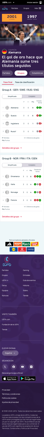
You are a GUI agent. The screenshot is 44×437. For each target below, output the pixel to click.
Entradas (26, 275)
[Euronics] (30, 249)
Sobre (25, 290)
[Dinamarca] (7, 176)
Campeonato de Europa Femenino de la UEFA (5, 8)
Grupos (5, 275)
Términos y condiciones (11, 394)
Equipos (5, 290)
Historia (26, 285)
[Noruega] (7, 192)
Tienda (25, 295)
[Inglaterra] (7, 124)
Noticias (5, 295)
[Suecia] (7, 116)
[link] (14, 8)
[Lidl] (14, 249)
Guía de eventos (29, 280)
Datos (4, 285)
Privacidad (6, 390)
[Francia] (7, 200)
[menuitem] (15, 8)
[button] (37, 8)
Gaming (26, 270)
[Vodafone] (22, 249)
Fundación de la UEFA (10, 324)
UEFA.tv (5, 280)
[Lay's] (35, 244)
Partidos (5, 270)
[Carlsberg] (26, 244)
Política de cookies (9, 398)
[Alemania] (7, 108)
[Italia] (7, 184)
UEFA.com (6, 319)
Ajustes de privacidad (10, 402)
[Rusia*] (7, 131)
